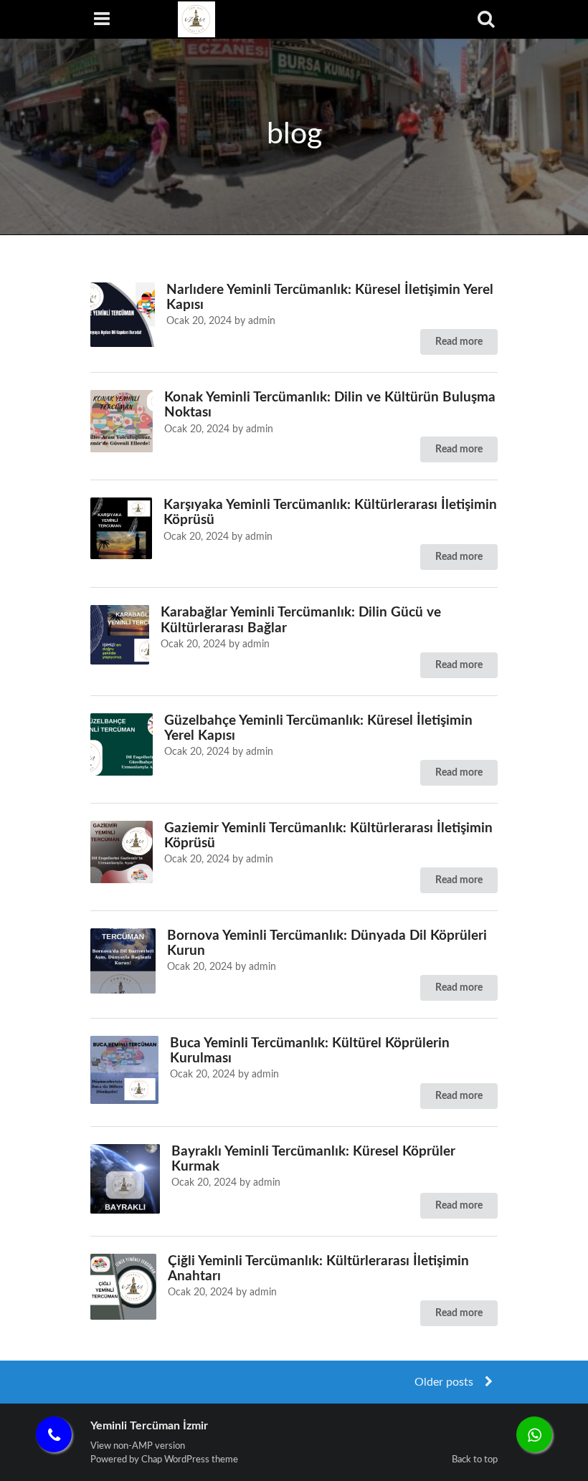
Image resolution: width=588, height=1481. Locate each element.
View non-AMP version (137, 1446)
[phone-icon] (54, 1434)
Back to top (475, 1459)
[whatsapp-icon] (534, 1434)
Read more (459, 342)
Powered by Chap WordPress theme (164, 1459)
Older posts (445, 1382)
